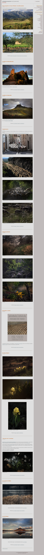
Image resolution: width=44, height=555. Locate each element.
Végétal (41, 28)
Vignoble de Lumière (4, 344)
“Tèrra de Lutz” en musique (7, 438)
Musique (18, 475)
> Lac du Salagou (40, 9)
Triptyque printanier (6, 231)
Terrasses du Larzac (40, 27)
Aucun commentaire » (20, 347)
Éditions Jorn (41, 31)
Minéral (41, 21)
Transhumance (5, 129)
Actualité (15, 347)
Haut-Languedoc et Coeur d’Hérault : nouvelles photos (13, 5)
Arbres (41, 16)
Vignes (17, 347)
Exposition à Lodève (6, 310)
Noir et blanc (41, 23)
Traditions (18, 226)
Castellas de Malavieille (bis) (7, 61)
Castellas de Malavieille (7, 95)
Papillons (41, 24)
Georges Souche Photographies (38, 12)
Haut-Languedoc (40, 18)
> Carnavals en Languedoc (39, 10)
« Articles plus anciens (5, 548)
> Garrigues (40, 8)
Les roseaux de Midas (6, 480)
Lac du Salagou (15, 89)
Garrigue (41, 17)
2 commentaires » (22, 123)
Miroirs (16, 475)
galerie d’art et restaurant (19, 343)
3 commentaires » (22, 89)
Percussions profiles (12, 444)
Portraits (41, 26)
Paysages (18, 89)
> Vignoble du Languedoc (39, 6)
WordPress (27, 552)
